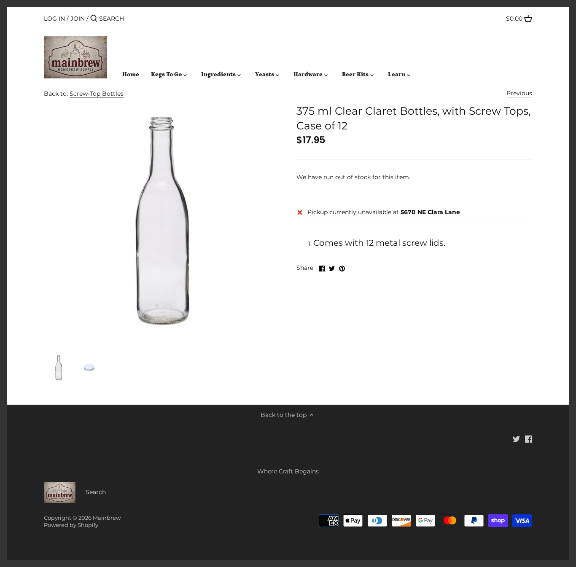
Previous (519, 93)
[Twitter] (516, 439)
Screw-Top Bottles (97, 93)
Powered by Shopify (71, 525)
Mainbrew (107, 518)
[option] (58, 367)
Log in (54, 18)
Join (77, 18)
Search (96, 492)
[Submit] (93, 18)
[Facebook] (528, 439)
